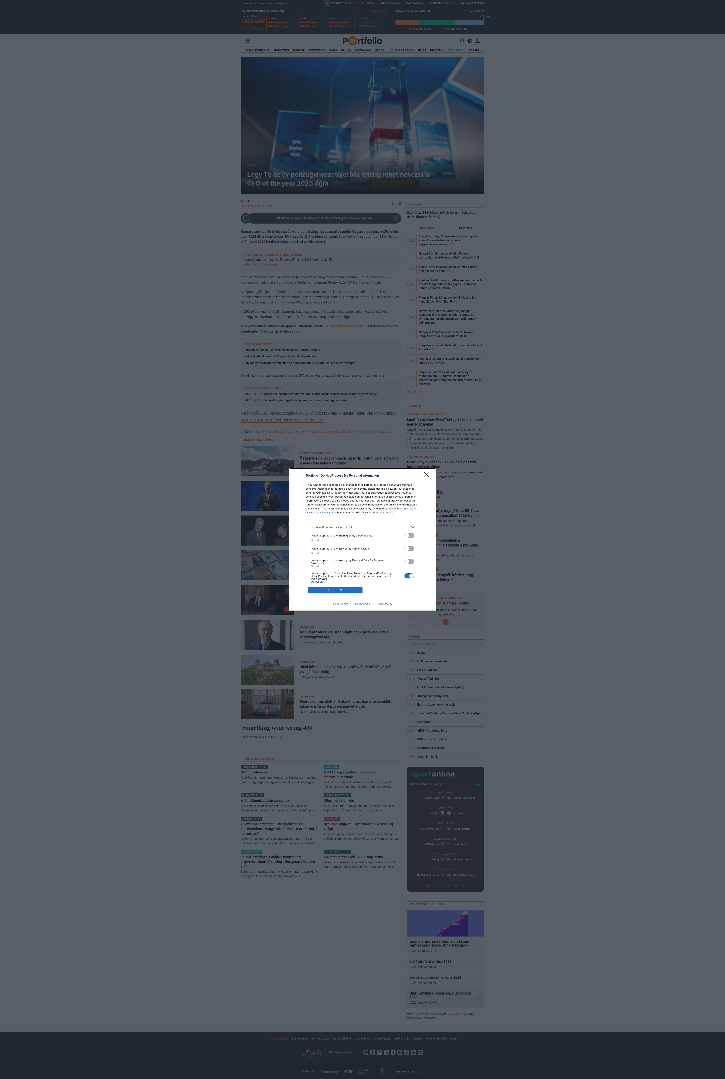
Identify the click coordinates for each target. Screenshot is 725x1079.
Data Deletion (341, 603)
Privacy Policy (384, 603)
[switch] (409, 535)
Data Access (362, 603)
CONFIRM (335, 590)
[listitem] (362, 527)
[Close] (427, 475)
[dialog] (362, 539)
